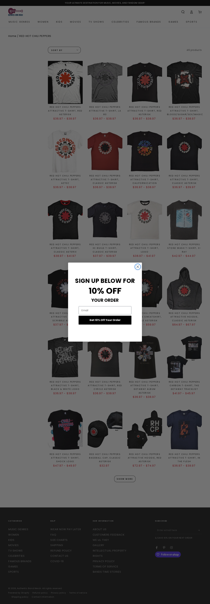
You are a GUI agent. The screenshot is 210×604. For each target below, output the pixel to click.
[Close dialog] (138, 267)
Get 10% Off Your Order (105, 320)
